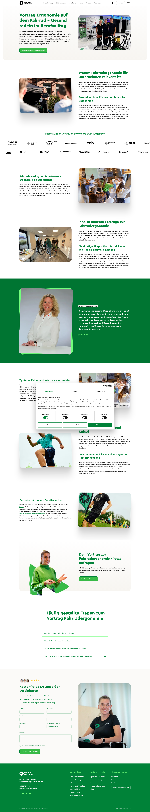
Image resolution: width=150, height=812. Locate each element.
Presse (113, 780)
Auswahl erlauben (75, 425)
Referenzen (97, 3)
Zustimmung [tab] (49, 391)
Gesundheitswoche (77, 776)
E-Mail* (21, 715)
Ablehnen (50, 425)
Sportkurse (72, 3)
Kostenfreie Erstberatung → (121, 787)
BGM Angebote (61, 3)
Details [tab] (75, 391)
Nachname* (50, 708)
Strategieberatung (76, 795)
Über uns (88, 3)
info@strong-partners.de (28, 788)
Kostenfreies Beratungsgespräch (33, 50)
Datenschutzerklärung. (38, 745)
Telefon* (49, 715)
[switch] (65, 417)
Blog (92, 789)
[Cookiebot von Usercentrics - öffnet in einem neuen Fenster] (104, 385)
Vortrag (21, 507)
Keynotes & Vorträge (77, 786)
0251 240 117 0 (24, 786)
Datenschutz (127, 808)
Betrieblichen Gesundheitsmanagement (32, 513)
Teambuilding (75, 789)
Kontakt (120, 3)
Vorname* (22, 708)
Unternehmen (23, 723)
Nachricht (22, 732)
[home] (25, 3)
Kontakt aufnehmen (88, 579)
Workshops (74, 783)
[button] (128, 3)
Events (81, 3)
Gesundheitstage (48, 3)
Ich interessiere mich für (53, 723)
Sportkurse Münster (97, 776)
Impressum (119, 808)
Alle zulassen (100, 425)
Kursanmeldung (96, 780)
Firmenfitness (75, 792)
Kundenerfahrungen (97, 786)
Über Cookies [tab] (101, 391)
